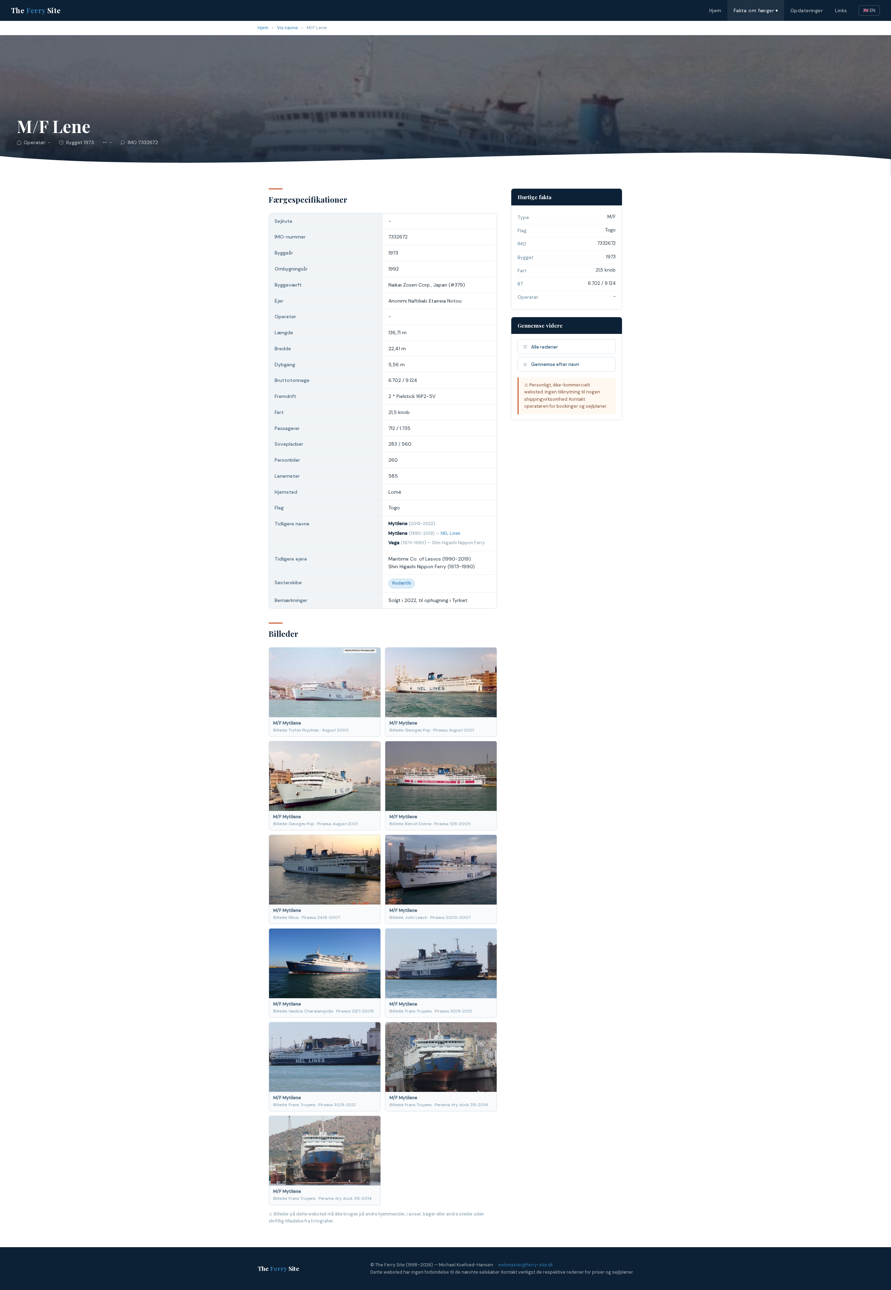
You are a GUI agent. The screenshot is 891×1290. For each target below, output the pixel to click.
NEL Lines (450, 533)
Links (841, 10)
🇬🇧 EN (869, 10)
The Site (36, 10)
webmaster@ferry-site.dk (525, 1265)
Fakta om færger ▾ (756, 10)
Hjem (715, 10)
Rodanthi (401, 583)
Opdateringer (806, 10)
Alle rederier (544, 347)
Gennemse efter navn (555, 364)
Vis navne (287, 28)
